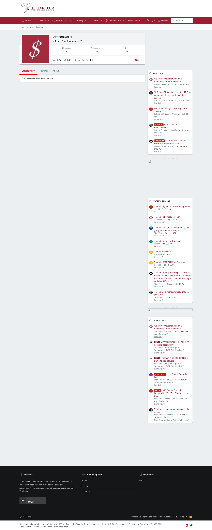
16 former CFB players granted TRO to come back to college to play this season (172, 95)
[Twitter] (191, 525)
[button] (48, 20)
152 (128, 51)
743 (66, 51)
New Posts (158, 73)
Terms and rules (150, 517)
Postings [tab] (44, 71)
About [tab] (56, 71)
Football (157, 103)
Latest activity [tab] (28, 71)
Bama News (159, 353)
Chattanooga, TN (75, 41)
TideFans (26, 517)
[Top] (187, 517)
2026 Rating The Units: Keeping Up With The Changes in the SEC (171, 393)
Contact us (86, 491)
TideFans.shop (53, 485)
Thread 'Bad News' (163, 251)
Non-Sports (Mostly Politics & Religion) (171, 420)
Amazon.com (25, 488)
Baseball (158, 87)
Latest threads (159, 320)
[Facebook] (187, 525)
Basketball (158, 119)
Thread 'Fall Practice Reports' (168, 217)
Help (175, 517)
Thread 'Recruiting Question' (167, 241)
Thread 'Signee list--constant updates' (172, 206)
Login (141, 480)
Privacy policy (165, 517)
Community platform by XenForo (46, 524)
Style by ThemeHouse (86, 524)
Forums (84, 486)
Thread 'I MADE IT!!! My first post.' (170, 262)
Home (84, 480)
